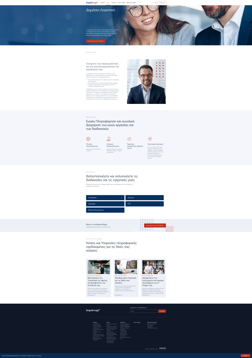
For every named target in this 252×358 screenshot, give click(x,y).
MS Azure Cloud (123, 334)
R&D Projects (150, 325)
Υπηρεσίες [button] (113, 2)
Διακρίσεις (95, 330)
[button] (153, 2)
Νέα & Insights (121, 2)
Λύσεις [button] (108, 2)
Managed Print (123, 333)
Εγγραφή (162, 311)
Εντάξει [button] (245, 355)
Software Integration (124, 325)
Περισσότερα (91, 295)
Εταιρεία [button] (103, 2)
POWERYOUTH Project (152, 328)
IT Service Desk (123, 332)
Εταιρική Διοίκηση (97, 325)
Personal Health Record (112, 334)
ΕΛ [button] (155, 2)
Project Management (124, 324)
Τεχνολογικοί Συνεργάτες (98, 334)
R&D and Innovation (152, 324)
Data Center (122, 335)
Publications (150, 326)
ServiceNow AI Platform (112, 326)
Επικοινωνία (95, 339)
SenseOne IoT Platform (111, 338)
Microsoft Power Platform (112, 328)
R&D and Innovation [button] (131, 2)
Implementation (123, 330)
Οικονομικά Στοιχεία (97, 326)
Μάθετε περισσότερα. (36, 355)
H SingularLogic (96, 324)
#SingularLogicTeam (97, 338)
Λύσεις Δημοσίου (110, 342)
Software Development (125, 326)
